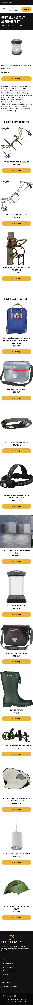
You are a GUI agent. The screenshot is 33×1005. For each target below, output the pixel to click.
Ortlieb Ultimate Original (16, 389)
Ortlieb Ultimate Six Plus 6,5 (16, 653)
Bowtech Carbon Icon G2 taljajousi (16, 162)
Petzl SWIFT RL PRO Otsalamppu (16, 442)
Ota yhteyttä (15, 999)
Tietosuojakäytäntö (12, 1002)
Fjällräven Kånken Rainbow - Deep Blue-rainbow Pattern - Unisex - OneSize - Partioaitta (16, 340)
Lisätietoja (16, 79)
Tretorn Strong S (16, 710)
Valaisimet (23, 26)
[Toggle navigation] (3, 9)
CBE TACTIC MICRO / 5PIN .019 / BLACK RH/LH (16, 745)
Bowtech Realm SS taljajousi (16, 215)
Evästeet (24, 999)
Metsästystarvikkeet (10, 26)
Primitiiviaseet (9, 967)
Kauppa (26, 9)
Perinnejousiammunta (12, 971)
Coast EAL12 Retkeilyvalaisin (16, 606)
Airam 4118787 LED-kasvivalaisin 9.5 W (16, 853)
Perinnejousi (9, 964)
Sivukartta (23, 1002)
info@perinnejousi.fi (7, 2)
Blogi (6, 974)
